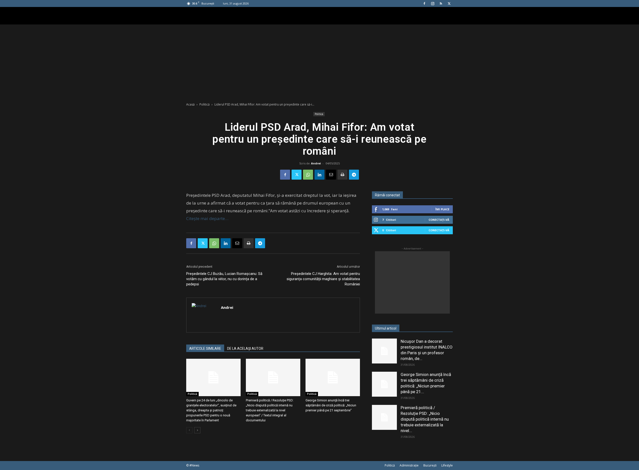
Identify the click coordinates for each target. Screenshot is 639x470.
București (430, 465)
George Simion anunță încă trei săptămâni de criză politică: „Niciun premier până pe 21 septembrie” (331, 405)
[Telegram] (354, 175)
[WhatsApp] (308, 175)
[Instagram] (432, 3)
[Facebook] (424, 3)
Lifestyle (447, 465)
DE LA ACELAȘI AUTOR (245, 349)
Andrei (316, 163)
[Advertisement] (319, 62)
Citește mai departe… (207, 218)
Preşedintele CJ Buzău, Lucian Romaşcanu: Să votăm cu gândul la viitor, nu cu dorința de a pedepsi (224, 278)
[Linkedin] (319, 175)
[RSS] (441, 3)
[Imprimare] (342, 175)
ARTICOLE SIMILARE (205, 349)
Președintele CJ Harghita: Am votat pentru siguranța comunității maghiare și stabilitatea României (323, 278)
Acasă (190, 104)
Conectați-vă (439, 220)
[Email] (331, 175)
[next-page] (197, 430)
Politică (204, 104)
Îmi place (442, 209)
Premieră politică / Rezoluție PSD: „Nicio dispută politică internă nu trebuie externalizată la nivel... (425, 419)
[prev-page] (189, 430)
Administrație (409, 465)
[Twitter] (449, 3)
